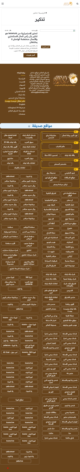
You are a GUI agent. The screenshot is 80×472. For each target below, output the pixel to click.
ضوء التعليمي (70, 173)
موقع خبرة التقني (69, 223)
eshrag (34, 30)
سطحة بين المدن (29, 232)
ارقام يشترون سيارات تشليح (29, 263)
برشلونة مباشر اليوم (10, 297)
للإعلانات (4, 468)
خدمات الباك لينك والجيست (29, 136)
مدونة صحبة (70, 261)
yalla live (19, 309)
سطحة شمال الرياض (29, 237)
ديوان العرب (28, 158)
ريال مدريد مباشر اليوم (28, 298)
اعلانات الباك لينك (51, 283)
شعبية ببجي (69, 412)
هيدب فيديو (51, 242)
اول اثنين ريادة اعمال (69, 135)
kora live (10, 363)
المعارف (70, 242)
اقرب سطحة (10, 243)
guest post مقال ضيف (10, 136)
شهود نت (51, 251)
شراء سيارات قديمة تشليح (19, 269)
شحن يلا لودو (70, 405)
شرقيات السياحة (51, 261)
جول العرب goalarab (29, 283)
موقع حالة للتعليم (69, 320)
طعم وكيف (70, 251)
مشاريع (10, 158)
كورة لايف (29, 368)
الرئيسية (42, 13)
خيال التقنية (69, 205)
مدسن (51, 228)
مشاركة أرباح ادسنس (16, 98)
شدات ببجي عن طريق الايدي (51, 374)
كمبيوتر (22, 85)
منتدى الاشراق (69, 297)
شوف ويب (51, 205)
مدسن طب (51, 304)
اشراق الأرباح (51, 265)
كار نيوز (51, 219)
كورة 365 (29, 277)
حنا (70, 433)
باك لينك (21, 95)
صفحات (22, 114)
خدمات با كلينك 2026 (29, 152)
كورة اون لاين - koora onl (29, 346)
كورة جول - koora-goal (29, 325)
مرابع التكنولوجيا (51, 200)
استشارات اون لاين (51, 237)
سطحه (10, 227)
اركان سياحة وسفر (60, 184)
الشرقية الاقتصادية (51, 209)
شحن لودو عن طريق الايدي (51, 406)
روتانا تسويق (70, 233)
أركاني (69, 256)
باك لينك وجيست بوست (69, 310)
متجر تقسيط (51, 359)
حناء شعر (51, 428)
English (22, 104)
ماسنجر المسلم (60, 164)
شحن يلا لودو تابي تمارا (51, 381)
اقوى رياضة (69, 304)
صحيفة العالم (51, 325)
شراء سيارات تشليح (29, 255)
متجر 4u (70, 373)
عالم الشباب (60, 146)
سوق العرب (29, 142)
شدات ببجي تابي (51, 338)
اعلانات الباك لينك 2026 (51, 298)
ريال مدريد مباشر (28, 186)
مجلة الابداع (51, 233)
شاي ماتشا (70, 438)
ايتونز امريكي (51, 343)
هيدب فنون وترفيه (70, 325)
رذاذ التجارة (51, 247)
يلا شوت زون (29, 456)
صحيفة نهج (69, 219)
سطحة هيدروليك (10, 232)
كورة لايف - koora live (29, 428)
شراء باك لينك (69, 274)
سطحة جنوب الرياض (29, 244)
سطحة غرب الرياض (10, 236)
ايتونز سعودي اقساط (70, 349)
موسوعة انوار (70, 265)
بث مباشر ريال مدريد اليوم (10, 283)
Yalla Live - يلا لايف (10, 341)
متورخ (69, 228)
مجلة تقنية (70, 316)
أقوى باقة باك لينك (10, 147)
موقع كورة (20, 400)
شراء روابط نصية (69, 279)
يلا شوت (29, 176)
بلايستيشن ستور (69, 417)
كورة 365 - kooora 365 (29, 353)
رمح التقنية (70, 247)
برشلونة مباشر (10, 181)
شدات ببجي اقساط (70, 334)
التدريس (70, 290)
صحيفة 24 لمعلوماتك (16, 107)
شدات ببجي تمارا (51, 334)
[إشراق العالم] (68, 3)
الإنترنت (22, 82)
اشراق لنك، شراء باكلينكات (70, 284)
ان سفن (70, 200)
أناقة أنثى (51, 223)
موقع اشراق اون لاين (51, 179)
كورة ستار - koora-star (10, 319)
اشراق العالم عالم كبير (51, 291)
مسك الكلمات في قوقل (69, 194)
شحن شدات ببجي (70, 399)
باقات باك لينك (51, 279)
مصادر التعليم (51, 309)
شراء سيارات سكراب (10, 250)
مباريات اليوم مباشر (29, 181)
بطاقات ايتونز (51, 412)
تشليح (29, 250)
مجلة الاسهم (69, 209)
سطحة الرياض (29, 227)
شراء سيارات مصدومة (10, 263)
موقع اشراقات (69, 178)
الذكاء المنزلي (20, 91)
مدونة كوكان (51, 214)
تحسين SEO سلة (51, 155)
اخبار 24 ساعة (51, 320)
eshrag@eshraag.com (39, 92)
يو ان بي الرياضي (51, 316)
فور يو (51, 392)
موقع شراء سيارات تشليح (10, 256)
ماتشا (51, 433)
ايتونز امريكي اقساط (51, 387)
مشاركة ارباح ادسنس (51, 136)
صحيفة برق (51, 173)
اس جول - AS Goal (10, 352)
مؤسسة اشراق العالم (16, 111)
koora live (10, 331)
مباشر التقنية (51, 256)
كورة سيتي (10, 277)
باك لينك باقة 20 (10, 142)
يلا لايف (19, 289)
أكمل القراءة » (30, 55)
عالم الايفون (70, 214)
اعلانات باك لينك (29, 163)
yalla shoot (10, 176)
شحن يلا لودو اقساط (51, 348)
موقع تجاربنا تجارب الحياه (10, 152)
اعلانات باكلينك (19, 168)
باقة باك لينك (70, 155)
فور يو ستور (51, 369)
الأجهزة (22, 88)
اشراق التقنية (51, 193)
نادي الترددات (70, 237)
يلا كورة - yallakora (10, 345)
